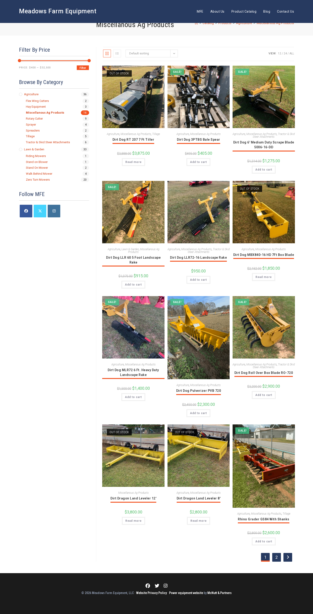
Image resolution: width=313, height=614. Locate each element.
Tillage (156, 134)
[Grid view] (107, 53)
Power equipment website (186, 593)
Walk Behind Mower (39, 173)
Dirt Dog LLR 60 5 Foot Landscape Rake (133, 260)
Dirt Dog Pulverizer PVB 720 (198, 391)
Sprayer (31, 124)
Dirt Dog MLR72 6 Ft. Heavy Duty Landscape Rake (133, 372)
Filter (83, 68)
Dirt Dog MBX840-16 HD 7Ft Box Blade (263, 255)
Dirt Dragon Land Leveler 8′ (199, 498)
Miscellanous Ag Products (275, 23)
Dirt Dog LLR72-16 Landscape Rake (198, 257)
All (291, 53)
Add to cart (198, 162)
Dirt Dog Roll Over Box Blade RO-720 (263, 373)
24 (285, 53)
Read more (133, 162)
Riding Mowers (36, 156)
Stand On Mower (37, 167)
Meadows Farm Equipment (57, 11)
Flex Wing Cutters (37, 101)
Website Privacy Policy (151, 593)
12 (279, 53)
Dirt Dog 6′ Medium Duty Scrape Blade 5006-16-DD (263, 144)
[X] (40, 211)
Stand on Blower (37, 162)
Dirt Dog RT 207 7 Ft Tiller (133, 139)
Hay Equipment (36, 106)
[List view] (117, 53)
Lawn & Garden (130, 249)
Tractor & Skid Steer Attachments (274, 135)
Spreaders (33, 130)
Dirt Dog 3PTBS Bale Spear (198, 139)
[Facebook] (26, 211)
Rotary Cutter (34, 118)
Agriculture (113, 134)
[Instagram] (54, 211)
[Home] (196, 23)
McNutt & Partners (219, 593)
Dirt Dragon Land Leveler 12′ (133, 498)
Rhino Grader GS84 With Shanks (263, 519)
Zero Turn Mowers (38, 179)
